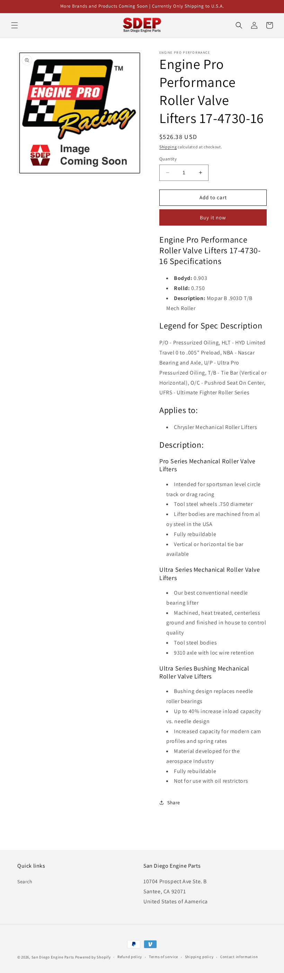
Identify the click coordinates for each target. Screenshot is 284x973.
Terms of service (163, 956)
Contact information (239, 956)
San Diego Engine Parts (53, 957)
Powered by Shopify (93, 957)
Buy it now (213, 217)
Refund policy (129, 956)
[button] (14, 25)
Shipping (168, 146)
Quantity (168, 159)
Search (25, 881)
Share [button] (173, 802)
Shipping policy (199, 956)
